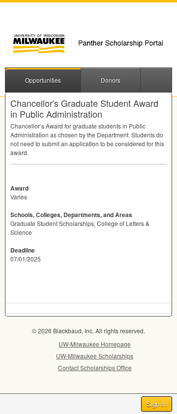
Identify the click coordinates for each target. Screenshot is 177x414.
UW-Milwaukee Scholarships (94, 355)
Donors (110, 80)
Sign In (157, 404)
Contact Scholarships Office (95, 367)
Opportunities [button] (43, 80)
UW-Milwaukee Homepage (95, 344)
